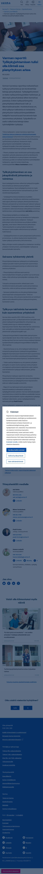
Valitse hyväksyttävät (15, 456)
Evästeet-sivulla (12, 442)
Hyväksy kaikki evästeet (16, 450)
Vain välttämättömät (15, 461)
